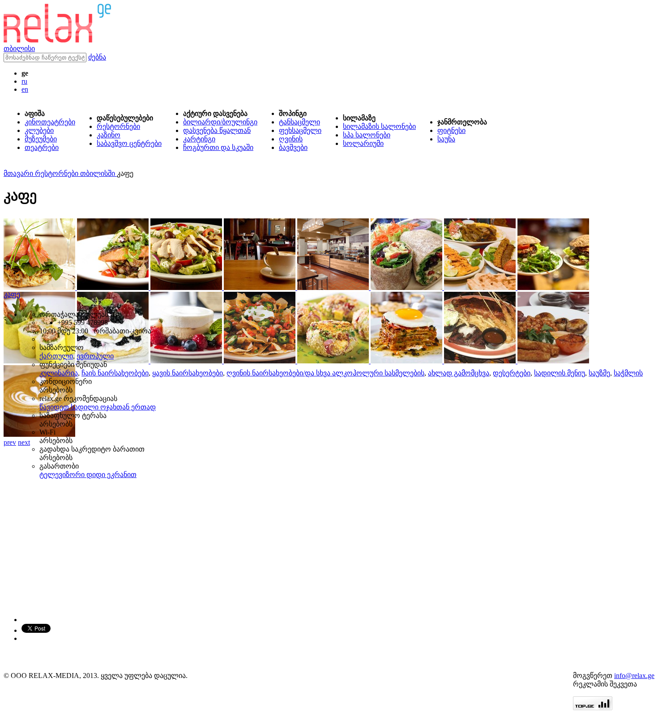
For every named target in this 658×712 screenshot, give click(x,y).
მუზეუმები (41, 139)
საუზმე (599, 373)
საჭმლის (628, 373)
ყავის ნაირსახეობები (187, 373)
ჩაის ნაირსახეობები (115, 373)
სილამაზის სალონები (379, 126)
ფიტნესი (451, 130)
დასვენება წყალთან (217, 130)
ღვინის (291, 139)
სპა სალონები (366, 135)
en (24, 89)
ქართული (56, 356)
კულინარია (58, 373)
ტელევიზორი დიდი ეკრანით (88, 474)
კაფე (12, 294)
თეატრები (42, 147)
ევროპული (95, 356)
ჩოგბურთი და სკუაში (218, 147)
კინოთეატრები (50, 122)
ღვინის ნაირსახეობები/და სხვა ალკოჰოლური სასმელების (325, 373)
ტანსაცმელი (299, 122)
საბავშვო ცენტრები (129, 143)
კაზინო (108, 135)
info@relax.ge (634, 675)
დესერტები (511, 373)
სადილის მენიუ (559, 373)
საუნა (446, 139)
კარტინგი (199, 139)
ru (24, 81)
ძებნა (97, 57)
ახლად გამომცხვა (458, 373)
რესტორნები (118, 126)
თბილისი (19, 48)
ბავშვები (293, 147)
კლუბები (39, 130)
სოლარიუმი (363, 143)
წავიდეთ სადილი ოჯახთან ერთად (97, 407)
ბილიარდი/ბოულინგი (220, 122)
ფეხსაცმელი (300, 130)
